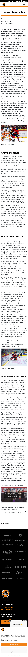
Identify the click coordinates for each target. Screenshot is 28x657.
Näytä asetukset (14, 651)
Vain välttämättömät (14, 648)
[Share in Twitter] (3, 524)
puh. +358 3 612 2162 (7, 608)
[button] (26, 629)
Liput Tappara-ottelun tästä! (9, 516)
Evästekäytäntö (10, 655)
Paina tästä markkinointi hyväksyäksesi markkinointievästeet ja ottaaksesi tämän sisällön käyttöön (14, 495)
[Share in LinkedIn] (6, 524)
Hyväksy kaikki (14, 644)
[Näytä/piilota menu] (24, 4)
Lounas (25, 1)
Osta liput (18, 1)
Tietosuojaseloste (17, 655)
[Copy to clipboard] (8, 524)
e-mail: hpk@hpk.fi (6, 609)
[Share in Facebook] (1, 524)
